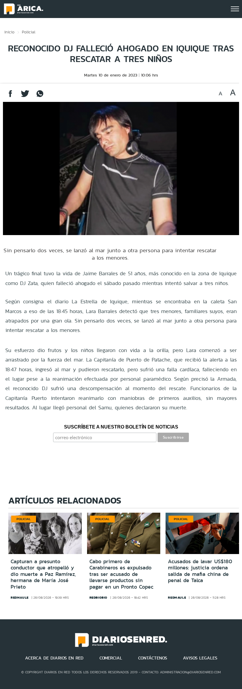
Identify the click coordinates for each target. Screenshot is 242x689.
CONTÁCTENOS (152, 658)
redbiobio (98, 597)
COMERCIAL (110, 658)
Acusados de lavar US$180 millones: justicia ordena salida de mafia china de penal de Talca (200, 571)
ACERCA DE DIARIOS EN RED (54, 658)
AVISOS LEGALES (200, 658)
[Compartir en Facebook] (10, 96)
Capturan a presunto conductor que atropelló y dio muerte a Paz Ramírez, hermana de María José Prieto (43, 574)
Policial (28, 32)
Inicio (9, 32)
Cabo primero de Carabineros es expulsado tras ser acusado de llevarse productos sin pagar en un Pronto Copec (121, 574)
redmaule (20, 597)
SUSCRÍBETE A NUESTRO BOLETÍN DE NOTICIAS (121, 426)
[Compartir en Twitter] (25, 96)
